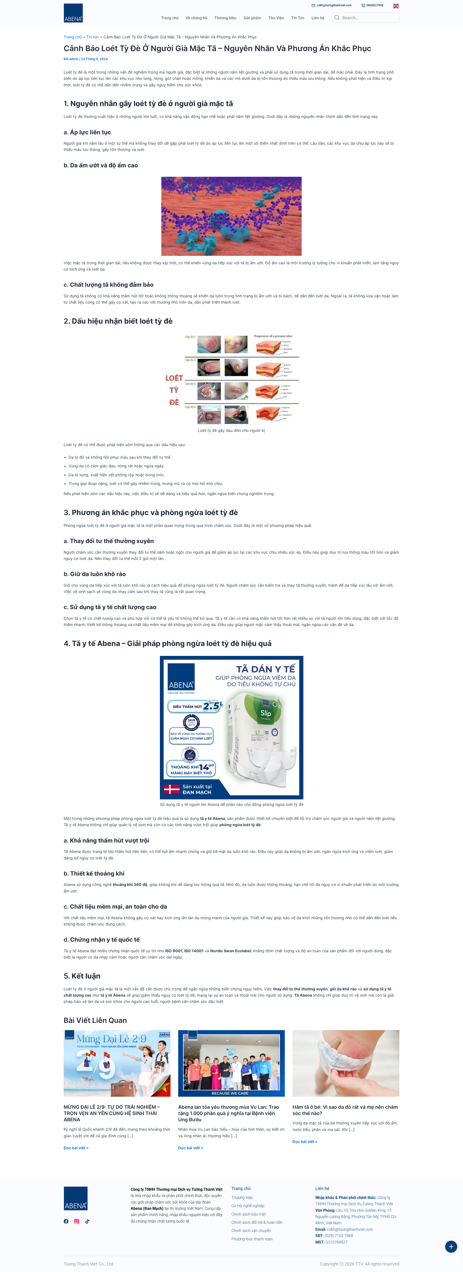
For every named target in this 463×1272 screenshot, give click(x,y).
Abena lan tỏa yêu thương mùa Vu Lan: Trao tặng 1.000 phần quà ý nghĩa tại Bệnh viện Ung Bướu (228, 1113)
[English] (396, 5)
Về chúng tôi (196, 18)
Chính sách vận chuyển (251, 1230)
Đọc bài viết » (76, 1147)
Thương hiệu (225, 18)
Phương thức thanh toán (252, 1239)
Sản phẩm (252, 18)
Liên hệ (318, 18)
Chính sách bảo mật (249, 1214)
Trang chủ (169, 18)
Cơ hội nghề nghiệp (248, 1206)
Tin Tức (297, 18)
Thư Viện (276, 18)
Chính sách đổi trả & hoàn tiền (257, 1222)
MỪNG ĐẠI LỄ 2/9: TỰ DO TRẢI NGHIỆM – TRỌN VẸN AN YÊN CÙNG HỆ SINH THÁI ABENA (112, 1113)
